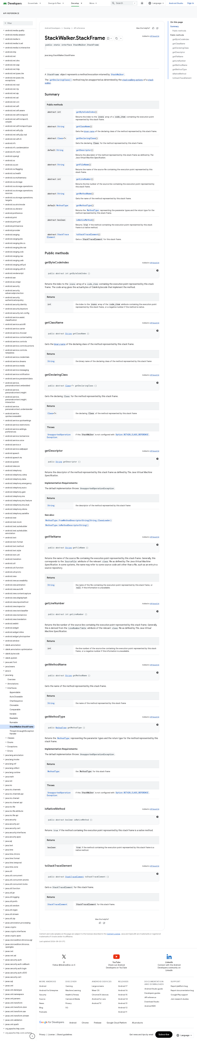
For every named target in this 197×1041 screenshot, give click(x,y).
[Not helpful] (157, 28)
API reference (11, 13)
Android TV (96, 1003)
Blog (41, 1007)
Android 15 (122, 994)
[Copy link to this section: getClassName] (66, 322)
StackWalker (117, 74)
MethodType (62, 205)
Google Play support (179, 994)
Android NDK (150, 1006)
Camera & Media (73, 999)
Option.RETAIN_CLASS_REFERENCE (132, 434)
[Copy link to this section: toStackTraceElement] (74, 866)
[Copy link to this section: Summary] (62, 94)
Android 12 (122, 1007)
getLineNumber (83, 179)
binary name (89, 131)
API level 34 (154, 36)
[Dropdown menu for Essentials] (41, 3)
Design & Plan (54, 3)
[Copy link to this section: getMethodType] (67, 717)
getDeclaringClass (86, 138)
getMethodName (83, 193)
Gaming (69, 986)
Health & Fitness (72, 994)
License (51, 1034)
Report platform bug (179, 986)
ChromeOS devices (100, 994)
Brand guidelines (64, 1034)
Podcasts (43, 1012)
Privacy (69, 1003)
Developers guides (152, 993)
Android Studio (176, 3)
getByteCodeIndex (85, 112)
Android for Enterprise (48, 990)
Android (42, 986)
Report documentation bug (182, 990)
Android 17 (122, 986)
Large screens (98, 986)
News (41, 1003)
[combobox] (124, 3)
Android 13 (122, 1003)
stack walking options (132, 80)
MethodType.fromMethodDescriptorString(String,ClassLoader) (78, 520)
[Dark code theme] (157, 270)
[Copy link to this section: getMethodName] (69, 664)
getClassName (83, 126)
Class (60, 138)
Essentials (33, 3)
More (92, 3)
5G (67, 1007)
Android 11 (122, 1012)
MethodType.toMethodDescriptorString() (66, 525)
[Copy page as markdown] (116, 38)
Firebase (97, 1023)
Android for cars (99, 999)
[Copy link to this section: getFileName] (63, 537)
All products (137, 1023)
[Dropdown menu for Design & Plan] (64, 3)
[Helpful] (153, 28)
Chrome (85, 1023)
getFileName (82, 164)
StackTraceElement (74, 876)
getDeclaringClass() (61, 80)
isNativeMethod (84, 220)
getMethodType (84, 205)
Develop (75, 3)
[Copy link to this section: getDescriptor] (65, 451)
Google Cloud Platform (117, 1023)
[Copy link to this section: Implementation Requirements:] (80, 483)
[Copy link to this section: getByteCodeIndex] (71, 262)
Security (42, 994)
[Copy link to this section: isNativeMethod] (67, 809)
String (60, 126)
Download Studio (151, 1001)
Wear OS (95, 990)
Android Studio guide (153, 989)
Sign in (190, 3)
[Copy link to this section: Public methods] (71, 253)
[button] (17, 30)
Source (42, 999)
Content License (113, 934)
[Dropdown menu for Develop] (82, 3)
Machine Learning (73, 990)
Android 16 (123, 990)
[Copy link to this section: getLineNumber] (67, 603)
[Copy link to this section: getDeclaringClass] (70, 375)
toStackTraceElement (87, 234)
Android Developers (52, 28)
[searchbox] (18, 23)
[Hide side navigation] (32, 1036)
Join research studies (180, 999)
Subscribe (164, 1034)
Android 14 (123, 999)
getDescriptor (83, 150)
